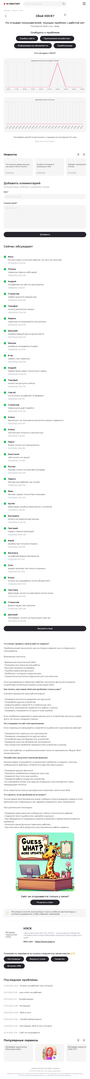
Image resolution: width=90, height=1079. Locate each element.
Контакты (56, 1068)
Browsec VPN (14, 966)
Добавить (45, 234)
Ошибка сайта (27, 38)
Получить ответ (45, 902)
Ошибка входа (64, 46)
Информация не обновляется (33, 46)
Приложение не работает (57, 38)
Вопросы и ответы (45, 1068)
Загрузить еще (45, 628)
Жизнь (14, 10)
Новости (34, 1068)
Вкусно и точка (37, 959)
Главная (7, 10)
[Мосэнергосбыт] (18, 1053)
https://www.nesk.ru (45, 942)
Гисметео (60, 959)
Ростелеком (14, 959)
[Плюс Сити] (49, 1053)
